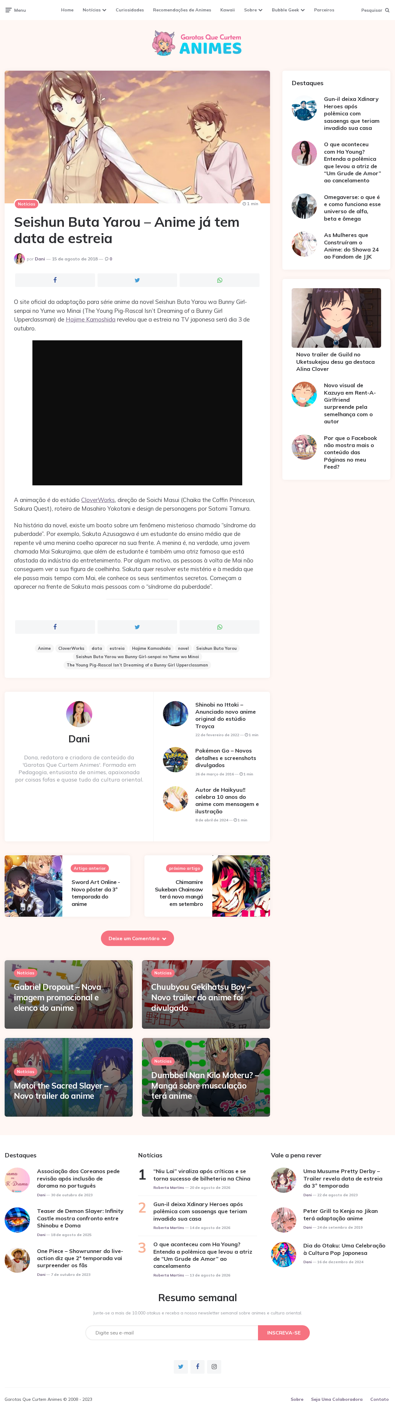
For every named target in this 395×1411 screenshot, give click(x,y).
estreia (117, 648)
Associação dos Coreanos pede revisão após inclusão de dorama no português (78, 1178)
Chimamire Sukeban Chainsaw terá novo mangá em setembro (179, 892)
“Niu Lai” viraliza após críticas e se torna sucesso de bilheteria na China (201, 1175)
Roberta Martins (168, 1187)
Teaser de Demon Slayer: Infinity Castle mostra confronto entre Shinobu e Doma (80, 1218)
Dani (40, 258)
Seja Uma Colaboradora (337, 1399)
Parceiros (324, 10)
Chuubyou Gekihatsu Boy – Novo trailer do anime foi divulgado (201, 997)
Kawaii (227, 10)
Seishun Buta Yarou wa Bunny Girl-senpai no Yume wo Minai (137, 656)
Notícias (92, 10)
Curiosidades (130, 10)
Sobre (250, 10)
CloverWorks (98, 500)
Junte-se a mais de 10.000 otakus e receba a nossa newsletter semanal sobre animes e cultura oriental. (197, 1313)
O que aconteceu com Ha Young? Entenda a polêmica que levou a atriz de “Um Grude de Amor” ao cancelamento (352, 162)
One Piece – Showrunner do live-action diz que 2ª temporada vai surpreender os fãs (80, 1258)
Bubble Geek (285, 10)
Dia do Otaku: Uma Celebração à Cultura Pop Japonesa (344, 1249)
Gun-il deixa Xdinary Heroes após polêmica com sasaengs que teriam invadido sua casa (352, 113)
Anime (44, 648)
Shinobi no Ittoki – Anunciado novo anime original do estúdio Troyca (225, 715)
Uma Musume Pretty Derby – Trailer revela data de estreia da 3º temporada (342, 1178)
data (97, 648)
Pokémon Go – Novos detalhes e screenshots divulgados (225, 758)
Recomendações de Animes (182, 10)
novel (183, 648)
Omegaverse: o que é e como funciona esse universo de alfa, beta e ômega (352, 207)
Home (67, 10)
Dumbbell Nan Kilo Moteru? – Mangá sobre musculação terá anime (205, 1085)
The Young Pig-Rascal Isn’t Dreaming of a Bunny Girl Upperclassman (137, 664)
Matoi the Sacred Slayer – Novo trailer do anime (61, 1091)
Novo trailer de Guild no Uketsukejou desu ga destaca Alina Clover (335, 361)
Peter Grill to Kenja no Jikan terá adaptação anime (340, 1214)
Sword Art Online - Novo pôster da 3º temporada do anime (96, 892)
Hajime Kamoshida (90, 319)
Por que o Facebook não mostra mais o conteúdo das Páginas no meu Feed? (350, 452)
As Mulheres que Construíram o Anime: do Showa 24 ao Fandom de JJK (351, 245)
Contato (379, 1399)
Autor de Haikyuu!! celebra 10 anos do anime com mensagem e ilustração (227, 800)
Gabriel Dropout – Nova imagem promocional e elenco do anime (57, 997)
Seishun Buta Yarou (216, 648)
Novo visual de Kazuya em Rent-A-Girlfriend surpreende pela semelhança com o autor (350, 403)
